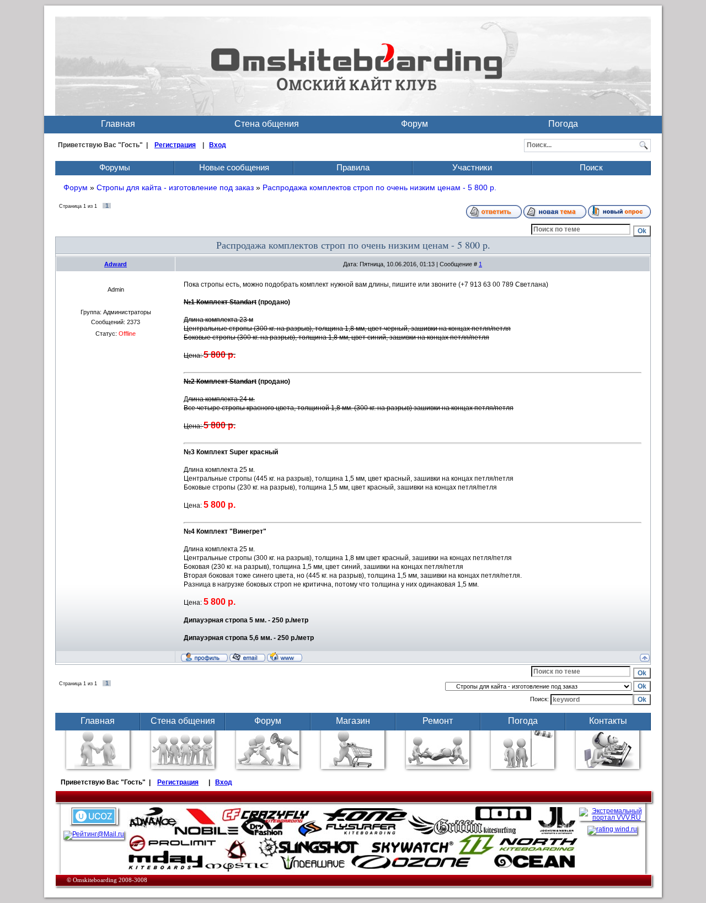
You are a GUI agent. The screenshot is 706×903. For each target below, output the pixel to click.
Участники (472, 167)
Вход (217, 145)
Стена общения (266, 123)
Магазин (353, 720)
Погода (563, 123)
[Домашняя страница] (284, 657)
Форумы (114, 167)
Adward (115, 264)
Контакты (608, 720)
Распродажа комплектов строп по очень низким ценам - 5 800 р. (379, 187)
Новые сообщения (234, 167)
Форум (414, 123)
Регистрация (175, 145)
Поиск (591, 167)
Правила (353, 167)
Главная (118, 123)
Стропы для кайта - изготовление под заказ (175, 187)
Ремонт (437, 720)
